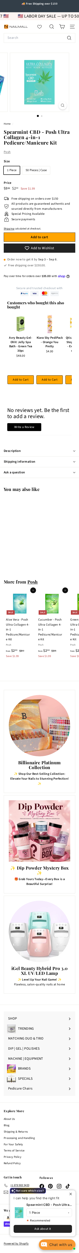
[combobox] (39, 38)
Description (12, 451)
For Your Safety (13, 1144)
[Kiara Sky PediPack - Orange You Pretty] (49, 324)
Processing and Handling (19, 1138)
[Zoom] (63, 105)
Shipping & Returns (16, 1132)
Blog (6, 1125)
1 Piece (11, 170)
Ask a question (14, 472)
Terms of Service (14, 1151)
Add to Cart (21, 380)
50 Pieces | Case (36, 170)
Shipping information (19, 461)
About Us (9, 1119)
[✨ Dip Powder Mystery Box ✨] (39, 831)
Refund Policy (12, 1163)
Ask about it (42, 1229)
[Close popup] (71, 1194)
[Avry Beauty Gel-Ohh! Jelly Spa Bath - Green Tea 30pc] (20, 324)
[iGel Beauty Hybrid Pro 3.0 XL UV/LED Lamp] (39, 931)
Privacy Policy (12, 1157)
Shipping (9, 229)
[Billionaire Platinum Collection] (39, 725)
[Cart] (62, 26)
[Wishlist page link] (41, 27)
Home (7, 124)
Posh (7, 152)
